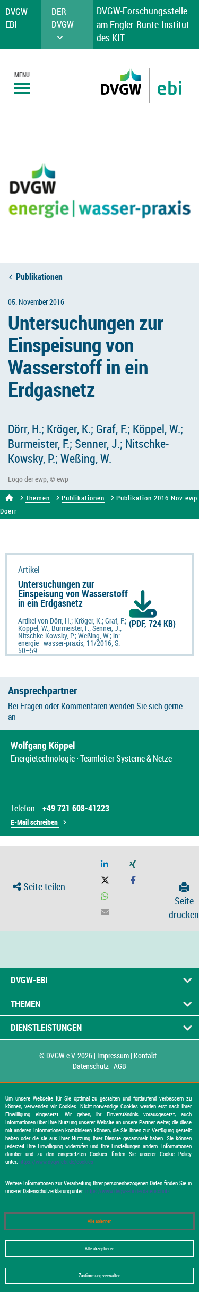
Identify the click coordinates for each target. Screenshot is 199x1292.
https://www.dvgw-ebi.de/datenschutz (127, 1191)
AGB (120, 1066)
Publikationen (39, 276)
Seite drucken (184, 907)
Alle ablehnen (99, 1220)
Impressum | (114, 1055)
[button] (104, 864)
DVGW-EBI (29, 980)
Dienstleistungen (46, 1027)
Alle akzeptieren (99, 1248)
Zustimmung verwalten (99, 1275)
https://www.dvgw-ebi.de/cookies (56, 1162)
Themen (37, 497)
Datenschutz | (92, 1066)
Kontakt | (147, 1055)
